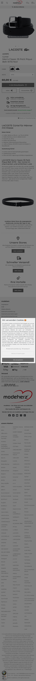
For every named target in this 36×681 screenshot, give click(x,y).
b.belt (3, 451)
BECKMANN (5, 454)
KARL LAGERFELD (16, 513)
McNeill (15, 594)
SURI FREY (27, 550)
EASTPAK (4, 579)
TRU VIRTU (27, 592)
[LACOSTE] (19, 49)
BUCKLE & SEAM (6, 496)
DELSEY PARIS (5, 552)
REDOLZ (27, 460)
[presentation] (7, 3)
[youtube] (18, 415)
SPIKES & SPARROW (27, 536)
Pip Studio (27, 443)
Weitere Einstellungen (18, 353)
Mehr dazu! (18, 270)
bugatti (3, 502)
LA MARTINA (16, 536)
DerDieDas (4, 555)
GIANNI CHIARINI (15, 436)
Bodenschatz (5, 470)
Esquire (3, 595)
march (15, 588)
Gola (14, 440)
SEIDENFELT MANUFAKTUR (28, 522)
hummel (15, 496)
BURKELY (4, 505)
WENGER (27, 622)
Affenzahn (4, 433)
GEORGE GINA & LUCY (18, 428)
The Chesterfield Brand (29, 570)
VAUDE (26, 610)
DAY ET (3, 545)
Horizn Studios (17, 486)
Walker (26, 619)
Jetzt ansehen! (18, 251)
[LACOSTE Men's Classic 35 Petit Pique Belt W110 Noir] (16, 46)
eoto (2, 582)
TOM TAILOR (28, 586)
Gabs (2, 626)
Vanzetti (26, 607)
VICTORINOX (28, 613)
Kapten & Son (17, 509)
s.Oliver (26, 532)
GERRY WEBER (17, 432)
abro (2, 430)
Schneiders (27, 495)
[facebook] (10, 415)
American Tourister (4, 437)
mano (14, 581)
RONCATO (27, 473)
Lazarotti (15, 545)
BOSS (3, 480)
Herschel (15, 477)
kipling (15, 520)
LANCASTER (16, 539)
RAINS (26, 457)
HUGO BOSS (16, 493)
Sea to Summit (28, 515)
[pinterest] (26, 415)
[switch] (4, 678)
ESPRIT (3, 592)
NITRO (15, 607)
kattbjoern (16, 517)
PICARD (26, 430)
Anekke (3, 441)
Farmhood (4, 598)
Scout (26, 508)
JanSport (15, 499)
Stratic (26, 544)
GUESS (15, 461)
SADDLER (27, 480)
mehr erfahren (25, 381)
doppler (3, 568)
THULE (26, 574)
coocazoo (4, 539)
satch (26, 492)
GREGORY (16, 458)
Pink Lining (27, 436)
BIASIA (3, 467)
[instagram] (22, 415)
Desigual (4, 558)
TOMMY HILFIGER (27, 581)
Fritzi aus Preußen (4, 615)
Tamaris (26, 556)
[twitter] (14, 415)
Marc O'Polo (16, 591)
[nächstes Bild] (32, 26)
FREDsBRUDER (6, 611)
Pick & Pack (27, 433)
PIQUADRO (27, 446)
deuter (3, 561)
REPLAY (26, 467)
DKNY (3, 565)
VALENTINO (28, 603)
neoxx (14, 604)
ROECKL (26, 470)
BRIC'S (3, 489)
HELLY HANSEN (18, 473)
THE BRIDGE (28, 566)
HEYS (14, 480)
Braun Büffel (5, 483)
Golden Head (17, 443)
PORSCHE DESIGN (27, 450)
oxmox (15, 620)
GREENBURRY (17, 449)
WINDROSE (27, 626)
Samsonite (27, 486)
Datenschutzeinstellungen (9, 314)
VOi (25, 616)
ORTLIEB (15, 613)
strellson (26, 547)
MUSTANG (16, 597)
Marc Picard (16, 584)
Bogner (3, 473)
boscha (3, 477)
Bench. (3, 458)
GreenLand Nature (16, 453)
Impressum (4, 304)
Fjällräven (4, 602)
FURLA (3, 619)
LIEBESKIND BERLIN (16, 554)
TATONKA (27, 560)
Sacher (26, 476)
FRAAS (3, 608)
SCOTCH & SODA (29, 505)
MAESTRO (16, 565)
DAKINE (3, 542)
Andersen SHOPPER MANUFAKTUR (5, 446)
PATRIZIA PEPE (28, 427)
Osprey (15, 616)
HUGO (15, 489)
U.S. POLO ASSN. (29, 595)
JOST (14, 505)
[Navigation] (2, 3)
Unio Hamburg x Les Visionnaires (29, 599)
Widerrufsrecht (5, 309)
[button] (26, 90)
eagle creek (4, 576)
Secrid (26, 518)
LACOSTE (5, 54)
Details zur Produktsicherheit (27, 118)
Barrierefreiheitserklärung (9, 316)
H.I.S (14, 483)
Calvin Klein (4, 512)
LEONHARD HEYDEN (16, 549)
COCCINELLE (5, 536)
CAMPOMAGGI (5, 521)
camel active (5, 515)
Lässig (15, 542)
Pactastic (15, 626)
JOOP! (15, 502)
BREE (3, 486)
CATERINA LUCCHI (4, 525)
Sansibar (27, 489)
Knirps (15, 526)
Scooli (26, 502)
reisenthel (27, 464)
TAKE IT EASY (28, 553)
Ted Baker (27, 563)
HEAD (15, 467)
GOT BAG (15, 446)
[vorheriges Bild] (3, 26)
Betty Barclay (5, 464)
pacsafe (15, 623)
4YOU (3, 427)
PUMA (26, 454)
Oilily (14, 610)
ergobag (3, 589)
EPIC (2, 586)
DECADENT (4, 549)
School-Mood (28, 499)
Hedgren (15, 470)
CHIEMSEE (4, 530)
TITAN (26, 577)
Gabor (3, 622)
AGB (2, 307)
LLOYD (15, 562)
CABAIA (3, 509)
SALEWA (27, 483)
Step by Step (28, 540)
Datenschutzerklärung (8, 311)
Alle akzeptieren (18, 360)
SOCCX (26, 529)
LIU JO (15, 559)
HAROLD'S (16, 464)
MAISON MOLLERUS (16, 569)
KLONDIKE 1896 (17, 523)
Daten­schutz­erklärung (14, 348)
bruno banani (5, 493)
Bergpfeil (4, 461)
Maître (15, 573)
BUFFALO (4, 499)
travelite (26, 589)
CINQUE (3, 533)
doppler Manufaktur (4, 572)
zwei (25, 629)
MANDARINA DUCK (17, 577)
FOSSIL (3, 605)
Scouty (26, 511)
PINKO (26, 439)
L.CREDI (15, 530)
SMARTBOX (27, 526)
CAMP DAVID (5, 518)
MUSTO (15, 600)
